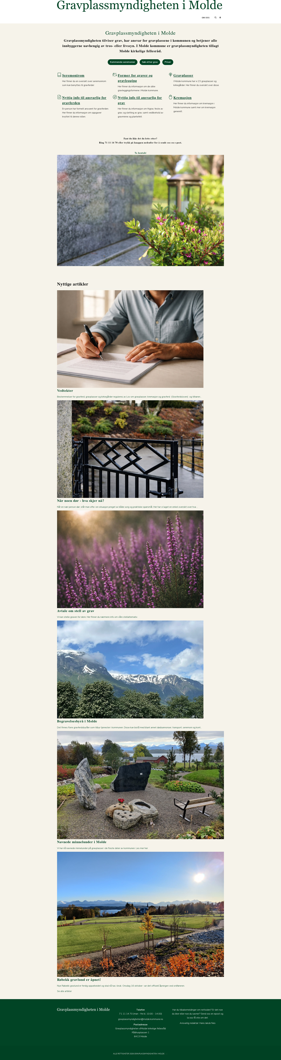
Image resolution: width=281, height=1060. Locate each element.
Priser (168, 62)
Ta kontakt (140, 152)
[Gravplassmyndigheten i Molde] (139, 5)
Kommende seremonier (122, 62)
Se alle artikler (64, 991)
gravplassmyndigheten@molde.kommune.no (140, 1019)
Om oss (206, 18)
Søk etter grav (150, 62)
